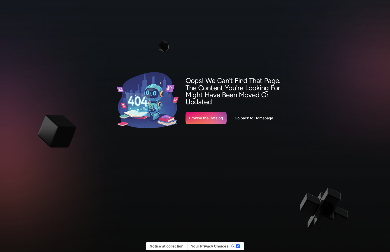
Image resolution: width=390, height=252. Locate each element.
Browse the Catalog (206, 118)
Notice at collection (166, 246)
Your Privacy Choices (209, 246)
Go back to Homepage (254, 118)
